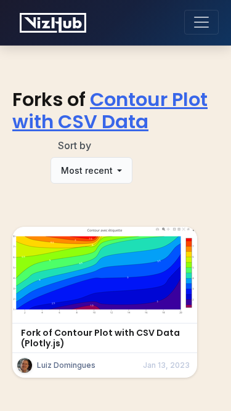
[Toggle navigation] (201, 22)
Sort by (74, 145)
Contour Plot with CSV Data (110, 111)
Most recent (88, 170)
